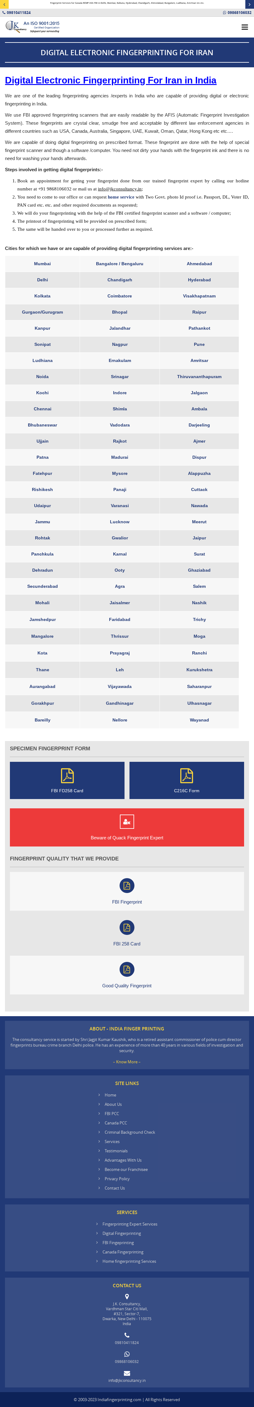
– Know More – (127, 1062)
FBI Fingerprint (127, 901)
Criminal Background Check (130, 1132)
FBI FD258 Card (67, 790)
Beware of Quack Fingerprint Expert (127, 837)
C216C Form (186, 790)
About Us (113, 1104)
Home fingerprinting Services (129, 1261)
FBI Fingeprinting (118, 1242)
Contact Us (115, 1188)
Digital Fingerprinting (122, 1233)
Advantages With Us (123, 1160)
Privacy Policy (117, 1178)
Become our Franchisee (127, 1169)
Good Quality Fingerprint (126, 985)
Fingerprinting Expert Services (130, 1224)
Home (110, 1095)
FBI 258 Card (126, 943)
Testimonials (116, 1151)
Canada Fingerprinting (123, 1252)
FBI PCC (112, 1113)
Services (112, 1141)
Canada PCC (116, 1123)
